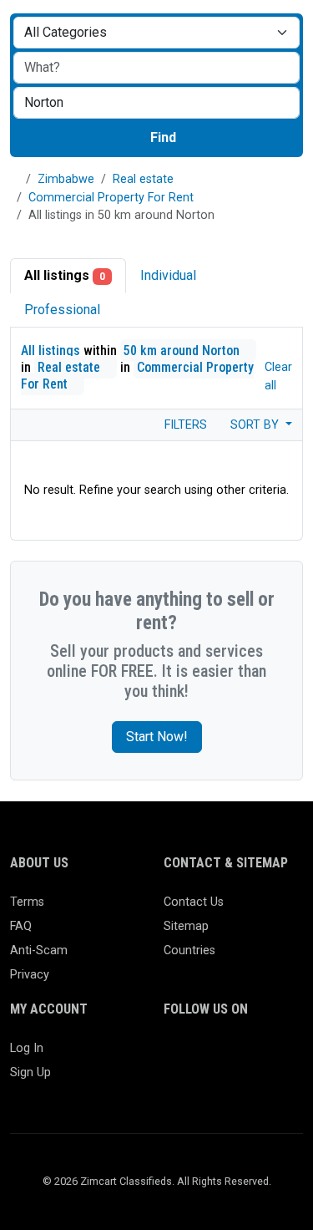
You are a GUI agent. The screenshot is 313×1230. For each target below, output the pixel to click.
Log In (26, 1048)
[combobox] (156, 103)
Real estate (143, 179)
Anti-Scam (39, 950)
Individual (168, 275)
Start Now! (157, 737)
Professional (62, 310)
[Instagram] (222, 1056)
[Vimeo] (222, 1083)
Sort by (256, 425)
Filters (184, 425)
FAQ (21, 926)
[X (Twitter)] (198, 1056)
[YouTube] (198, 1083)
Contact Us (194, 902)
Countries (189, 950)
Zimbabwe (66, 179)
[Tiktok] (174, 1083)
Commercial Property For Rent (111, 198)
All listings (64, 275)
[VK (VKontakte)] (246, 1083)
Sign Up (30, 1072)
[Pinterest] (270, 1056)
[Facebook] (174, 1056)
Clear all (278, 376)
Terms (27, 902)
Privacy (29, 975)
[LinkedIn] (246, 1056)
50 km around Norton (183, 350)
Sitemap (186, 926)
